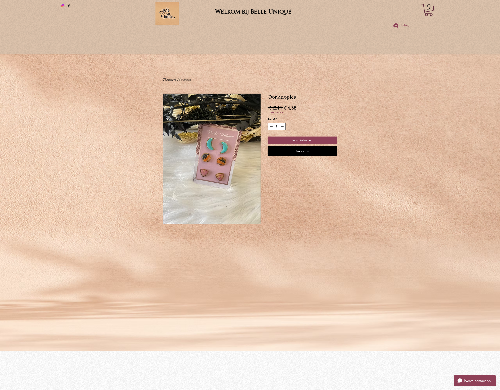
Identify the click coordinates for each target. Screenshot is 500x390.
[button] (428, 10)
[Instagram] (63, 6)
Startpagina (170, 79)
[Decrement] (270, 126)
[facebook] (69, 6)
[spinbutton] (276, 126)
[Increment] (282, 126)
